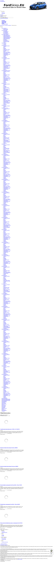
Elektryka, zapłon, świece (6, 90)
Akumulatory (3, 407)
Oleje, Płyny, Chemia (4, 30)
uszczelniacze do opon (6, 41)
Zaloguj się (3, 12)
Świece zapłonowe (4, 410)
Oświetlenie (4, 62)
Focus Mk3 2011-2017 (5, 204)
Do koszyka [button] (10, 433)
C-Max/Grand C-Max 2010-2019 (6, 70)
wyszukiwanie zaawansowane (4, 18)
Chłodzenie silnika (5, 66)
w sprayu (4, 43)
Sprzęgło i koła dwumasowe (7, 65)
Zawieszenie (5, 82)
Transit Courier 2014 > (5, 398)
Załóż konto (3, 13)
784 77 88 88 (2, 0)
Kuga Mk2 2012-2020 (5, 306)
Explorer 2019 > (4, 105)
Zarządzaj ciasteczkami (3, 543)
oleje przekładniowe (5, 31)
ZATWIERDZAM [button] (2, 557)
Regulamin (3, 531)
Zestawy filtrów (4, 403)
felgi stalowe (5, 39)
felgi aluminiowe (5, 40)
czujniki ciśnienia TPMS (6, 35)
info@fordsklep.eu (2, 1)
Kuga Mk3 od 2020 (4, 319)
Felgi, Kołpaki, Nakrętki (5, 34)
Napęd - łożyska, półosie (6, 49)
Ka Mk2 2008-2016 (4, 275)
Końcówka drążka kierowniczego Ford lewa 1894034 (9, 447)
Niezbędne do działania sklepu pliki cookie (6, 548)
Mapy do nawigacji (4, 408)
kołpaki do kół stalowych (6, 36)
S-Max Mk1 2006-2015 (5, 374)
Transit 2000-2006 (4, 401)
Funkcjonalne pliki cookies (3, 550)
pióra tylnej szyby (5, 29)
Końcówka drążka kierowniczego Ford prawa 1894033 (9, 466)
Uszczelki (4, 55)
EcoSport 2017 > (4, 83)
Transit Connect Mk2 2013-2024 (6, 399)
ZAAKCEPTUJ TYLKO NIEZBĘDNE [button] (5, 560)
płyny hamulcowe (5, 32)
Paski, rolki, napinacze (6, 50)
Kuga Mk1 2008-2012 (5, 293)
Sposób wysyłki (4, 539)
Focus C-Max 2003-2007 (5, 154)
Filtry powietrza (4, 405)
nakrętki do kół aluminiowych (7, 37)
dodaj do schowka (2, 434)
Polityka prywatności (4, 532)
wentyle (4, 42)
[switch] (51, 553)
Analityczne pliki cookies (3, 552)
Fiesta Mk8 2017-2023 (5, 133)
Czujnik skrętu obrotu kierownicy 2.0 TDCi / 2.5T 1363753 (10, 429)
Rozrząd (4, 51)
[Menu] (52, 549)
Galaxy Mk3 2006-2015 (5, 242)
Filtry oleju (3, 404)
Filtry (4, 47)
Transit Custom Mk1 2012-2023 (6, 400)
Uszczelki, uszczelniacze (6, 68)
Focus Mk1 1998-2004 (5, 167)
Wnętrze (4, 56)
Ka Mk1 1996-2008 (4, 266)
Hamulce (4, 60)
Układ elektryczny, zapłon (6, 54)
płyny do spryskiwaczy (6, 33)
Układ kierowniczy (5, 67)
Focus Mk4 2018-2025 (5, 217)
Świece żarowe (4, 409)
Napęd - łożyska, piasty (6, 137)
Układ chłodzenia (5, 53)
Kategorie (1, 26)
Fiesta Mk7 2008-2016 (5, 120)
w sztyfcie (4, 44)
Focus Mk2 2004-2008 (5, 179)
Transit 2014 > (4, 402)
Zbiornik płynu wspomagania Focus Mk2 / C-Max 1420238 (10, 504)
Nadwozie (4, 48)
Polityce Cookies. (20, 559)
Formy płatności (4, 538)
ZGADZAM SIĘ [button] (2, 561)
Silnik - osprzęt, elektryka (6, 52)
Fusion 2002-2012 (4, 229)
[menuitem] (25, 20)
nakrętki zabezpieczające (6, 38)
